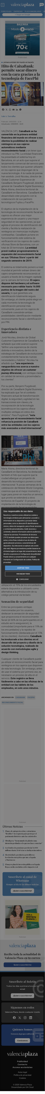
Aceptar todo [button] (23, 568)
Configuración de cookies (22, 560)
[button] (22, 579)
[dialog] (22, 546)
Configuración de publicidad (30, 554)
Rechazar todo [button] (23, 574)
